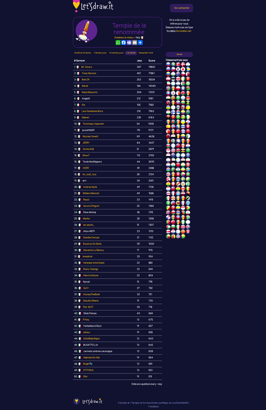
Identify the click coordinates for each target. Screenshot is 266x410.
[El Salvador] (187, 64)
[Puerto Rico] (168, 193)
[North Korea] (178, 64)
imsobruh (87, 256)
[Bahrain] (168, 131)
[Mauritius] (168, 107)
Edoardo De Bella (92, 243)
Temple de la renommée (144, 402)
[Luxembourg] (168, 189)
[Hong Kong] (178, 174)
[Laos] (168, 93)
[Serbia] (178, 112)
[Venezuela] (168, 74)
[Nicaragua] (178, 84)
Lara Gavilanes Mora (92, 111)
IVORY (86, 168)
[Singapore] (168, 150)
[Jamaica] (187, 103)
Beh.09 (85, 79)
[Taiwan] (173, 189)
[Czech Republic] (173, 69)
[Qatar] (187, 74)
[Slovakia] (178, 103)
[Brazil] (187, 84)
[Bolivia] (178, 189)
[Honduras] (168, 160)
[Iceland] (187, 227)
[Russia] (168, 64)
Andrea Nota (90, 187)
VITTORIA (88, 370)
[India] (173, 165)
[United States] (173, 150)
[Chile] (183, 74)
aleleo (86, 332)
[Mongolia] (168, 212)
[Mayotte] (173, 93)
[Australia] (178, 74)
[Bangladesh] (173, 122)
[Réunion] (168, 122)
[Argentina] (173, 84)
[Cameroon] (173, 236)
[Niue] (187, 107)
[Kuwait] (168, 84)
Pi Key (86, 319)
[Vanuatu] (187, 88)
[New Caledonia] (183, 203)
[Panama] (168, 217)
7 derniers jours (100, 53)
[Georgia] (178, 79)
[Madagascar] (183, 84)
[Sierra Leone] (183, 155)
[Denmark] (183, 64)
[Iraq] (183, 160)
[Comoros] (183, 174)
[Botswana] (178, 179)
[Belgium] (178, 136)
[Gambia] (168, 169)
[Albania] (168, 136)
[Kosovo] (173, 174)
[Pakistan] (187, 184)
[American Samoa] (178, 141)
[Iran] (187, 160)
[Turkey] (178, 131)
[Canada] (183, 189)
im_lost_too (89, 174)
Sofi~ (86, 288)
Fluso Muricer (89, 73)
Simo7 (86, 155)
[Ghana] (168, 184)
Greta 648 (88, 149)
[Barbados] (178, 107)
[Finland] (173, 112)
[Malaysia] (168, 174)
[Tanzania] (187, 198)
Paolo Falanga (90, 269)
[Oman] (173, 212)
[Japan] (183, 69)
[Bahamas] (187, 69)
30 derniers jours (116, 53)
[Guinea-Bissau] (183, 236)
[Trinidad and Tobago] (168, 103)
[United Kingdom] (183, 227)
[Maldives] (187, 174)
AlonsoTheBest (91, 294)
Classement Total (146, 53)
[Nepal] (168, 179)
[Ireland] (187, 117)
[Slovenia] (168, 69)
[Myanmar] (178, 146)
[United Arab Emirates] (173, 160)
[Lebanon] (187, 212)
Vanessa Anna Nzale (94, 262)
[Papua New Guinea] (187, 193)
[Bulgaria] (173, 227)
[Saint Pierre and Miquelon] (173, 141)
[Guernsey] (173, 198)
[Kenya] (178, 150)
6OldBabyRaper (91, 338)
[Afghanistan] (183, 212)
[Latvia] (183, 193)
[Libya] (187, 150)
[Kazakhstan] (178, 155)
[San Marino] (183, 98)
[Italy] (178, 227)
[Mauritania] (178, 117)
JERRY (86, 142)
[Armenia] (178, 212)
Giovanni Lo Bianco (93, 250)
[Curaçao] (183, 198)
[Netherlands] (168, 165)
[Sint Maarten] (178, 122)
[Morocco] (187, 131)
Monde (179, 54)
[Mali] (187, 189)
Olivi (85, 376)
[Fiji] (178, 193)
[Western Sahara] (187, 93)
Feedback (153, 406)
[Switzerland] (173, 184)
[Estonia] (173, 79)
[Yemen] (168, 155)
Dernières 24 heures (82, 53)
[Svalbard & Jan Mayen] (173, 103)
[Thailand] (183, 127)
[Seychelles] (178, 184)
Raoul (86, 199)
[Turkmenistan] (187, 112)
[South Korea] (178, 69)
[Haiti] (178, 217)
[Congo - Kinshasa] (187, 169)
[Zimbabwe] (178, 203)
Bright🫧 (88, 363)
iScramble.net (183, 31)
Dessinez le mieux (124, 37)
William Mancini (91, 193)
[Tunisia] (187, 127)
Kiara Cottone (90, 275)
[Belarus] (183, 93)
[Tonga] (173, 222)
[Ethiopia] (183, 169)
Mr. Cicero (86, 67)
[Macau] (168, 203)
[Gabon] (178, 208)
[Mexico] (168, 198)
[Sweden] (183, 179)
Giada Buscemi (89, 92)
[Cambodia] (187, 232)
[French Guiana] (187, 141)
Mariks (86, 218)
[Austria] (168, 79)
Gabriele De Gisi (91, 357)
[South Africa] (187, 217)
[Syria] (173, 136)
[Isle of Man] (173, 208)
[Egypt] (168, 98)
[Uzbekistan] (173, 74)
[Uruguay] (178, 160)
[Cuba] (183, 131)
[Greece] (178, 232)
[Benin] (168, 236)
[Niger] (183, 165)
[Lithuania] (183, 103)
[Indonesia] (183, 208)
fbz (83, 104)
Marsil (85, 86)
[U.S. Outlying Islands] (178, 222)
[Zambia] (173, 169)
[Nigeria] (183, 222)
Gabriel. (86, 117)
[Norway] (173, 127)
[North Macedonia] (183, 232)
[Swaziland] (183, 107)
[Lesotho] (178, 169)
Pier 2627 (88, 307)
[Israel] (187, 222)
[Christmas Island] (173, 64)
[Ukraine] (183, 122)
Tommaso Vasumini (93, 123)
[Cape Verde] (178, 236)
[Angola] (168, 117)
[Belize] (183, 88)
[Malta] (178, 93)
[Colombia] (183, 136)
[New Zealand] (173, 155)
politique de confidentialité (173, 402)
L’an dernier (131, 53)
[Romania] (178, 198)
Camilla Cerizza (91, 237)
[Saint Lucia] (187, 203)
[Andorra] (183, 217)
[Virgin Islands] (183, 184)
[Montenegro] (187, 165)
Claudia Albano (91, 300)
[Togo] (183, 117)
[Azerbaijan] (168, 146)
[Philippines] (173, 203)
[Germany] (187, 98)
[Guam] (187, 155)
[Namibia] (168, 88)
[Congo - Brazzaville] (168, 208)
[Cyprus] (173, 107)
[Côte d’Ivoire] (183, 79)
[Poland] (178, 88)
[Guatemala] (173, 146)
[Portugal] (168, 222)
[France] (173, 193)
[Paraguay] (187, 146)
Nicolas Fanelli (90, 136)
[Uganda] (183, 150)
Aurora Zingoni (91, 206)
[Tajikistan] (173, 88)
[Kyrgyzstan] (173, 117)
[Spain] (168, 127)
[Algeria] (187, 136)
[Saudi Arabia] (178, 98)
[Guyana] (187, 208)
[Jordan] (168, 227)
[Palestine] (173, 131)
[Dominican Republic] (187, 122)
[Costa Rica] (168, 232)
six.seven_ (89, 224)
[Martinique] (173, 179)
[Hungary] (168, 112)
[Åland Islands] (183, 141)
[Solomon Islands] (187, 179)
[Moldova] (173, 217)
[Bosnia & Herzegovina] (178, 127)
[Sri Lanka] (173, 98)
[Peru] (183, 146)
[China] (178, 165)
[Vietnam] (187, 79)
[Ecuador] (183, 112)
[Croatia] (173, 232)
